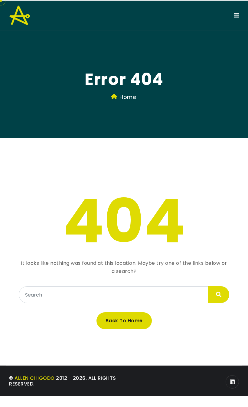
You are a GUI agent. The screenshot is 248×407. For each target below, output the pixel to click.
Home (127, 97)
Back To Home (124, 320)
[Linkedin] (232, 382)
